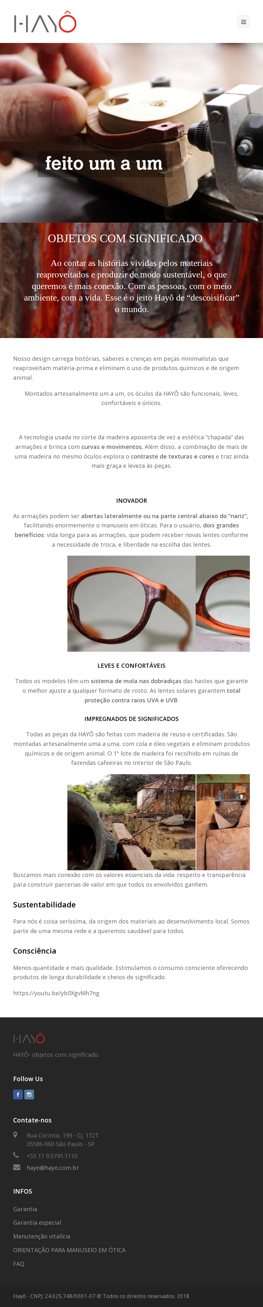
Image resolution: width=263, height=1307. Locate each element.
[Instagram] (29, 1094)
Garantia (25, 1209)
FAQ (18, 1264)
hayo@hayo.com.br (53, 1167)
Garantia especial (37, 1222)
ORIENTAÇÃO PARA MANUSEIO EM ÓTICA (69, 1250)
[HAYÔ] (45, 21)
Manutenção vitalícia (41, 1236)
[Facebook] (18, 1094)
